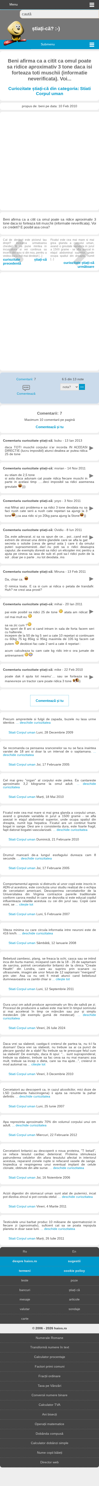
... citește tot (24, 904)
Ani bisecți (49, 1414)
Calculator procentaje (49, 1357)
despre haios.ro (24, 1261)
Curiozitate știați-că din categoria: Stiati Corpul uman (49, 91)
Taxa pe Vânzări (49, 1385)
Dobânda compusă (49, 1433)
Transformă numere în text (49, 1347)
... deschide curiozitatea (33, 722)
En (74, 1251)
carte (25, 1318)
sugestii (74, 1261)
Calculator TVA (49, 1405)
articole (74, 1299)
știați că (74, 1290)
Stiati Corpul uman (22, 732)
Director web (49, 1462)
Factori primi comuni (49, 1366)
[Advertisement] (49, 161)
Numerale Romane (49, 1338)
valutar (25, 1309)
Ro (25, 1251)
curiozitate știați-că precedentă (25, 251)
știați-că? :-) (32, 28)
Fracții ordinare (49, 1376)
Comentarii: (25, 379)
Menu (13, 4)
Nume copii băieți (49, 1452)
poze (74, 1280)
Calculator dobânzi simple (49, 1443)
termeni (25, 1271)
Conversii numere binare (49, 1395)
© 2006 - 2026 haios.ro (49, 1328)
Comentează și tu (50, 427)
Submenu (48, 44)
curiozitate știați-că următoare (72, 253)
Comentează (26, 393)
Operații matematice (49, 1424)
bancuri (24, 1290)
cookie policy (74, 1271)
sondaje (74, 1309)
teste (24, 1280)
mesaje (25, 1299)
